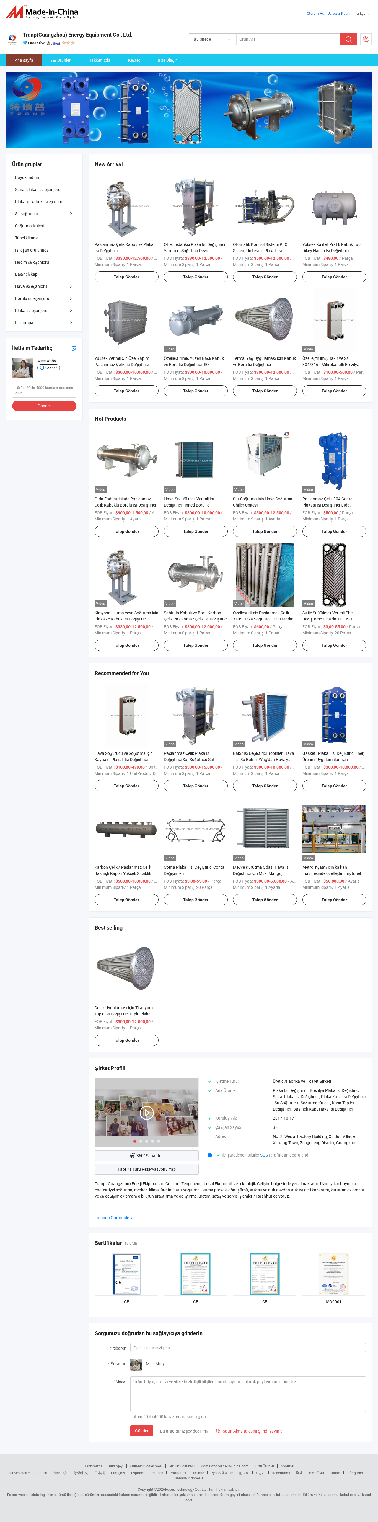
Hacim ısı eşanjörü (32, 262)
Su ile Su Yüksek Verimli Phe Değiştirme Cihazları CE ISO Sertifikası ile (327, 619)
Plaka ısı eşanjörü (31, 310)
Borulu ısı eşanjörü (32, 298)
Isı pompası (26, 322)
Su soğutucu (26, 213)
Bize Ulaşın (168, 60)
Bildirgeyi (116, 1466)
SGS (264, 1155)
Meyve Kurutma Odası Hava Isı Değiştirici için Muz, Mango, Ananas (261, 873)
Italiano (198, 1472)
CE (126, 1301)
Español (137, 1472)
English (41, 1472)
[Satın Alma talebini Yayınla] (366, 39)
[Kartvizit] (74, 348)
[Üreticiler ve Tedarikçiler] (44, 12)
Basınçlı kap (26, 274)
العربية (260, 1472)
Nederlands (281, 1472)
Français (118, 1472)
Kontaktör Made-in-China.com (225, 1466)
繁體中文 (81, 1472)
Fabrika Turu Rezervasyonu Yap (147, 1169)
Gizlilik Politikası (182, 1466)
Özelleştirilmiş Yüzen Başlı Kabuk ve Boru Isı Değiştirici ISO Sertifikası (194, 364)
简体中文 (60, 1472)
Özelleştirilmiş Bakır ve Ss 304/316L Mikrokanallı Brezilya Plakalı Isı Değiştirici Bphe (330, 364)
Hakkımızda (99, 60)
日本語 (99, 1472)
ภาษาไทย (316, 1472)
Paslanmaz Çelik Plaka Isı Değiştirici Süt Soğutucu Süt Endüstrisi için (189, 759)
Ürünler (64, 60)
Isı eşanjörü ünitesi (32, 250)
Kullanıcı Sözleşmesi (146, 1466)
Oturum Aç (315, 13)
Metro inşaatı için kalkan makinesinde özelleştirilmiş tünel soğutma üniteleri (331, 873)
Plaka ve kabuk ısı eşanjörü (40, 201)
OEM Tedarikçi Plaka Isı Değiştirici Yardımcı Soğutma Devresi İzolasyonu (194, 250)
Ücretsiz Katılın (339, 13)
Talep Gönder (126, 277)
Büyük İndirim (27, 177)
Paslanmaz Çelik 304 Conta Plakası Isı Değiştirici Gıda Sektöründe (327, 505)
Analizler (287, 1466)
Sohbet (51, 367)
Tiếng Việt (355, 1472)
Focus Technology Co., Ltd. (186, 1489)
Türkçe (335, 1472)
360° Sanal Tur (149, 1155)
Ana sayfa (24, 60)
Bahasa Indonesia (189, 1478)
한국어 (244, 1472)
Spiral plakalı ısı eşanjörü (38, 189)
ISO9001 (334, 1301)
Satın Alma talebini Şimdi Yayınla (249, 1431)
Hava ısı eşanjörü (31, 286)
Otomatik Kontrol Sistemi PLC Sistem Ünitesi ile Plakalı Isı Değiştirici (260, 250)
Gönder (142, 1430)
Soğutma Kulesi (29, 225)
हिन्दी (299, 1472)
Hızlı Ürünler (264, 1466)
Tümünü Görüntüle (112, 1217)
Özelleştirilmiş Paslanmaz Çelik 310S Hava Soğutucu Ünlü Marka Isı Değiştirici (263, 619)
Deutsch (156, 1472)
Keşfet (134, 60)
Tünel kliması (27, 238)
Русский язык (222, 1472)
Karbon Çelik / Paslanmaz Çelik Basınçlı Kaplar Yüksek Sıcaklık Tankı (122, 873)
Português (178, 1472)
